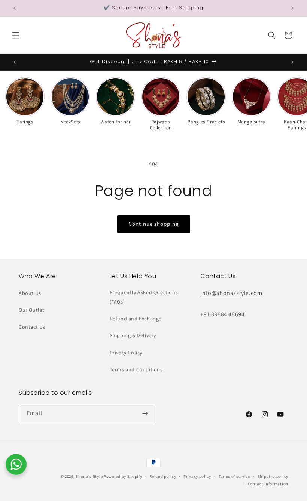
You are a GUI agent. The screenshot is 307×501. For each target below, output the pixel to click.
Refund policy (162, 476)
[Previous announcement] (14, 8)
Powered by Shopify (123, 476)
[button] (15, 35)
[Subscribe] (145, 413)
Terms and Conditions (136, 369)
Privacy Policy (126, 352)
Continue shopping (153, 223)
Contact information (268, 483)
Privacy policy (197, 476)
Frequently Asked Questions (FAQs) (144, 297)
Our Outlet (32, 310)
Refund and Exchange (136, 318)
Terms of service (234, 476)
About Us (30, 293)
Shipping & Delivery (133, 335)
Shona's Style (89, 476)
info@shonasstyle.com (231, 293)
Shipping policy (273, 476)
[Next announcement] (292, 8)
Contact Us (32, 326)
